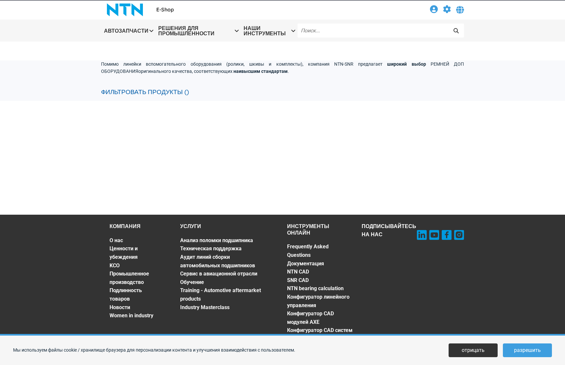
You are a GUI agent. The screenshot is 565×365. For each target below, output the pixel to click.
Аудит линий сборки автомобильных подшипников (217, 261)
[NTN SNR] (125, 9)
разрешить (527, 350)
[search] (456, 30)
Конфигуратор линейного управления (318, 301)
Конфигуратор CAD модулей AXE (310, 317)
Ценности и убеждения (124, 252)
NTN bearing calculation (315, 288)
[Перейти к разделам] (447, 10)
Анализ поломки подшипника (216, 240)
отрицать (473, 350)
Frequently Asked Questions (308, 250)
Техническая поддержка (211, 248)
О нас (116, 240)
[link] (434, 10)
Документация (305, 263)
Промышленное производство (129, 278)
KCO (115, 265)
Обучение (192, 282)
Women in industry (131, 315)
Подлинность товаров (126, 294)
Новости (120, 307)
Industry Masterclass (205, 307)
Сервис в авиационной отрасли (218, 274)
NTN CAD (298, 272)
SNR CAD (298, 280)
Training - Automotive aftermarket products (220, 294)
